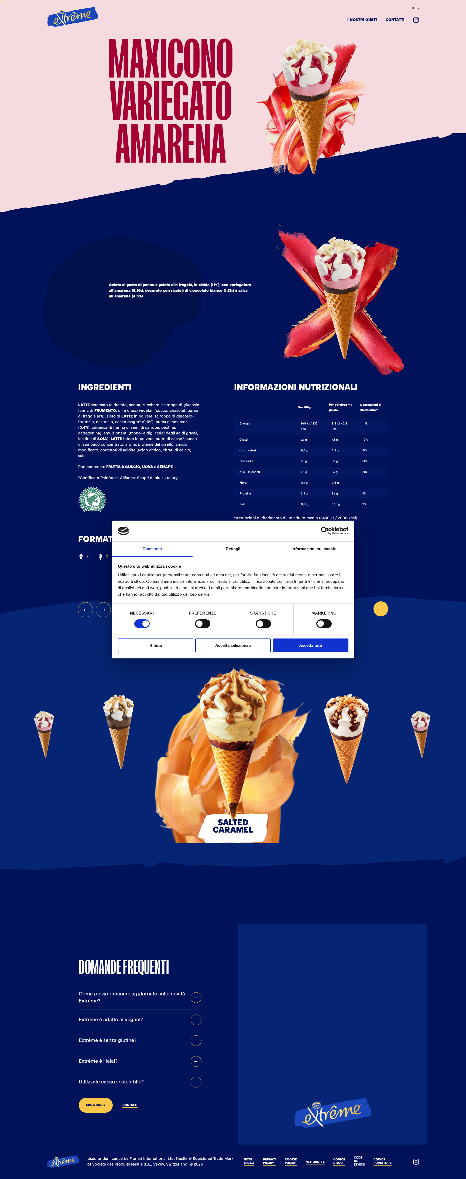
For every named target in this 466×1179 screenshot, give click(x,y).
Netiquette (315, 1162)
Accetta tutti (310, 645)
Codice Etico (339, 1161)
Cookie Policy (291, 1161)
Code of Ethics (359, 1161)
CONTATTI (130, 1105)
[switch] (202, 623)
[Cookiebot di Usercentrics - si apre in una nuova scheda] (324, 531)
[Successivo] (103, 609)
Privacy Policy (269, 1161)
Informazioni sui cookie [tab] (314, 548)
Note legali (249, 1161)
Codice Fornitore (383, 1161)
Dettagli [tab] (233, 548)
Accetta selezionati (233, 645)
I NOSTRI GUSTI (362, 20)
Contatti (395, 20)
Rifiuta (155, 645)
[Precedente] (85, 609)
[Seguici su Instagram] (416, 20)
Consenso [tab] (152, 548)
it (413, 8)
